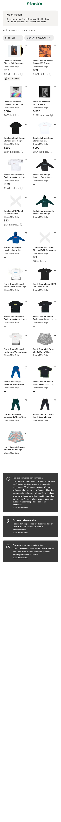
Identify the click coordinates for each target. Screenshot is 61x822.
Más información (34, 507)
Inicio (5, 30)
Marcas (15, 30)
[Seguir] (26, 46)
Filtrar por (11, 38)
